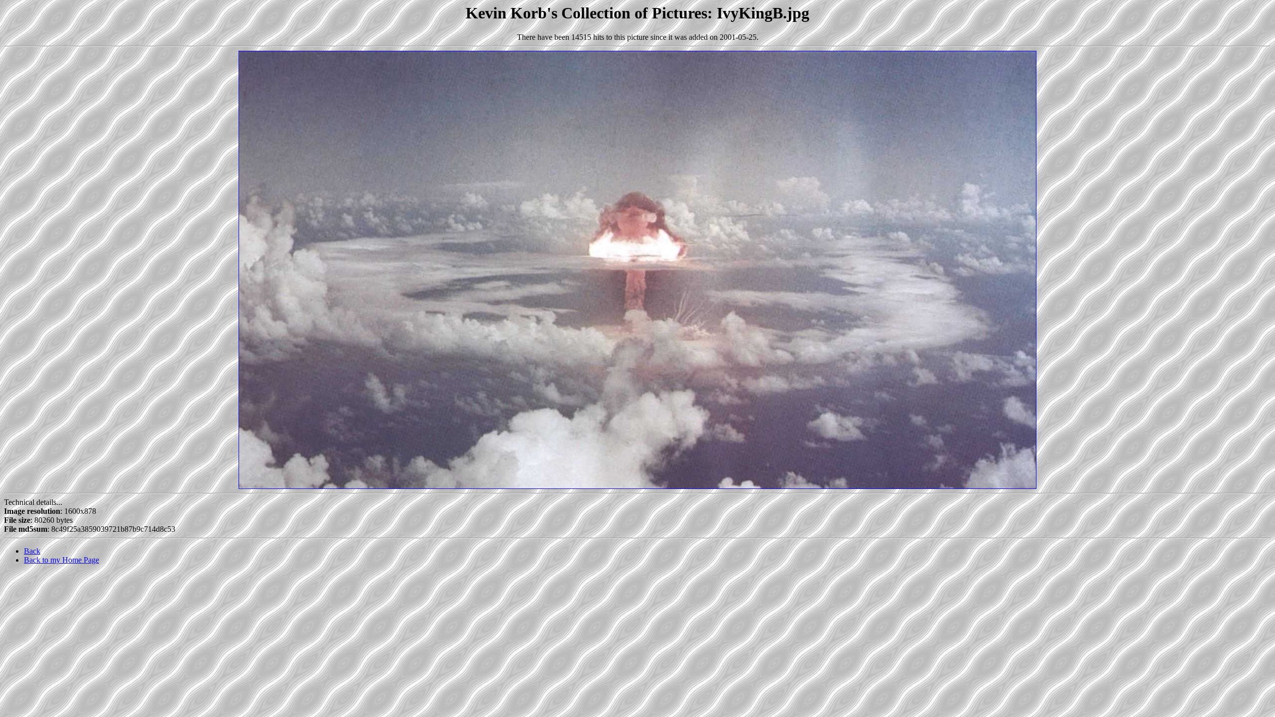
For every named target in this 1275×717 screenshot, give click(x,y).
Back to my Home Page (61, 560)
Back (32, 551)
